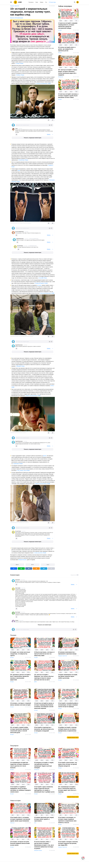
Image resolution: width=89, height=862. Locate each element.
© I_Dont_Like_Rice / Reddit (40, 552)
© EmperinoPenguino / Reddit (41, 283)
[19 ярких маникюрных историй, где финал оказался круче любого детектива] (68, 665)
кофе (19, 170)
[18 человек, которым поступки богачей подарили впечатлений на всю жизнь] (20, 832)
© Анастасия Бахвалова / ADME (47, 293)
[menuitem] (31, 2)
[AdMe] (18, 2)
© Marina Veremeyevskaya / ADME (33, 395)
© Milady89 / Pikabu (20, 366)
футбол (44, 455)
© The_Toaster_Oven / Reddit (23, 470)
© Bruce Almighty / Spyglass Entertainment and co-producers (20, 119)
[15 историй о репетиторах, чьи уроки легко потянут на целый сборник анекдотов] (68, 753)
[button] (17, 564)
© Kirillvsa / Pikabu (20, 75)
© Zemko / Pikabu (19, 63)
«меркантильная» (23, 559)
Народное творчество (14, 5)
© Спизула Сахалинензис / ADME (43, 83)
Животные (12, 822)
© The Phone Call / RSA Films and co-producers (18, 432)
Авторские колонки (38, 850)
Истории (60, 30)
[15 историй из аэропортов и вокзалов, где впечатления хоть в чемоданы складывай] (44, 718)
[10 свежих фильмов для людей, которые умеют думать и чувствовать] (44, 808)
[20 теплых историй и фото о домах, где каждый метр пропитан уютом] (68, 38)
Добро (35, 681)
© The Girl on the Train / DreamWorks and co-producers (19, 522)
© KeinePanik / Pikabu (23, 160)
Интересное (60, 76)
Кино (35, 822)
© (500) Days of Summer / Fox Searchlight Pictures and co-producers (21, 336)
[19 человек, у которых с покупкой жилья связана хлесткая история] (20, 694)
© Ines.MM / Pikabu (42, 278)
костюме (39, 285)
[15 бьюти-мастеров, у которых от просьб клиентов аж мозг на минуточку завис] (44, 643)
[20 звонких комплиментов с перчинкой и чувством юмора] (68, 643)
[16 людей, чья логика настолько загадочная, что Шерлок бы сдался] (20, 643)
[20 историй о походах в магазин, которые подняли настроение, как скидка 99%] (68, 832)
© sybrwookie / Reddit (18, 463)
